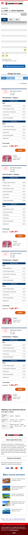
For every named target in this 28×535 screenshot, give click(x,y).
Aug (4, 19)
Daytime (12, 416)
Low (11, 78)
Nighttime (17, 416)
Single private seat (14, 424)
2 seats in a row (14, 419)
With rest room (18, 426)
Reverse (24, 14)
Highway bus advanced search (15, 66)
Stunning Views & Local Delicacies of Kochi (16, 510)
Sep (11, 19)
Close (14, 532)
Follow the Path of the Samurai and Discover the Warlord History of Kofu (18, 488)
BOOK (20, 150)
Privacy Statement (13, 530)
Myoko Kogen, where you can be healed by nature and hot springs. (18, 503)
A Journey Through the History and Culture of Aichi (18, 479)
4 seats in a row (17, 421)
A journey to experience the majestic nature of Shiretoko (17, 494)
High (19, 78)
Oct (17, 19)
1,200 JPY (25, 50)
